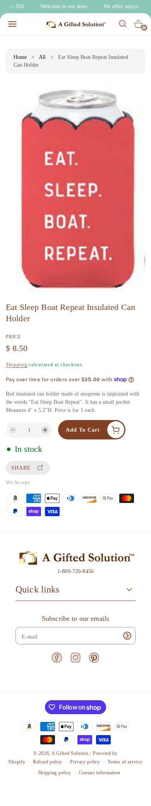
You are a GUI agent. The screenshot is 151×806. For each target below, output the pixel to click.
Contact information (99, 772)
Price (13, 336)
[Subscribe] (127, 635)
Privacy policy (85, 762)
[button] (12, 24)
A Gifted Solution (70, 753)
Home (20, 57)
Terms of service (125, 762)
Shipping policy (55, 772)
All (42, 57)
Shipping (16, 364)
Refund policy (47, 762)
